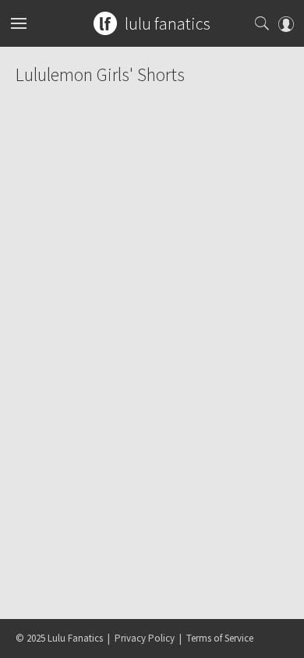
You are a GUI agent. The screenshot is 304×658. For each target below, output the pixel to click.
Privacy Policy (145, 638)
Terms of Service (219, 638)
